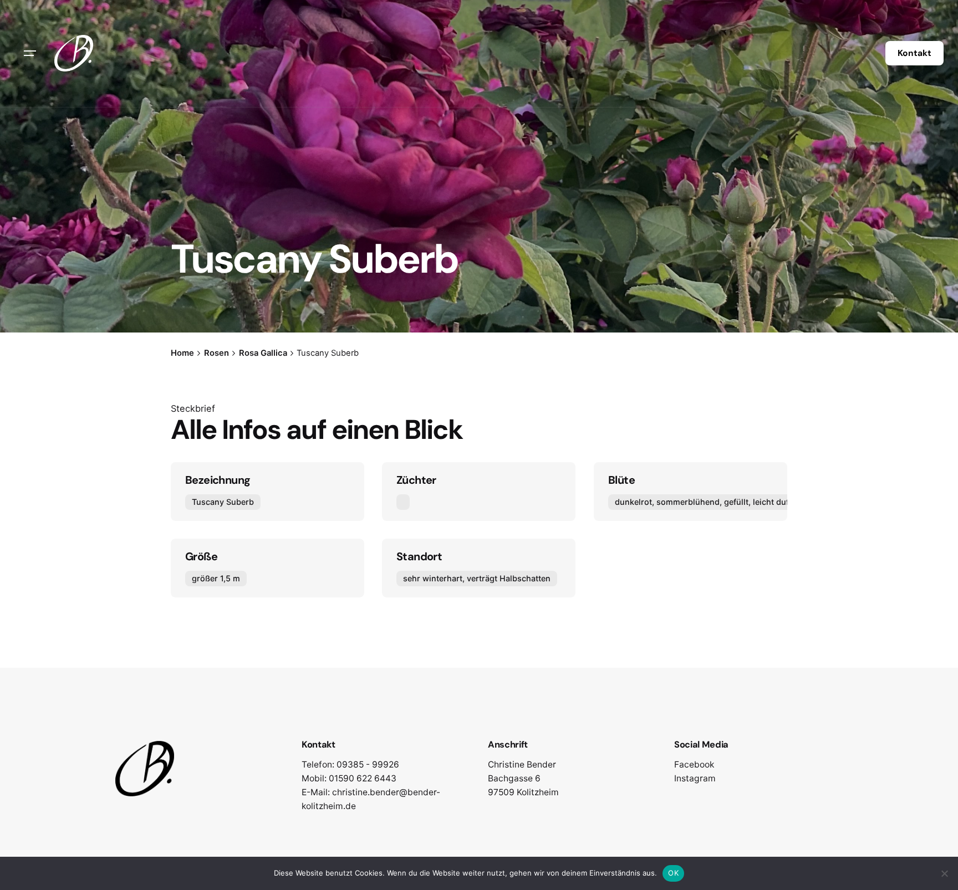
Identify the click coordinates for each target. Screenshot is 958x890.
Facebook (694, 764)
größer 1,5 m (216, 578)
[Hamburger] (29, 53)
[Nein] (944, 873)
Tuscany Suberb (223, 502)
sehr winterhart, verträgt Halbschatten (477, 578)
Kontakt (914, 53)
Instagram (695, 778)
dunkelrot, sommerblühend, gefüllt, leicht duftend (710, 502)
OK (673, 872)
